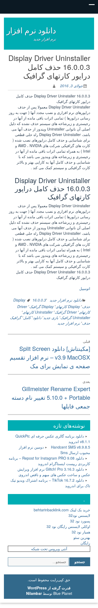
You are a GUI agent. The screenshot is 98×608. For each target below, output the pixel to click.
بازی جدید (50, 317)
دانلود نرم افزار (31, 30)
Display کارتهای (68, 306)
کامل (27, 317)
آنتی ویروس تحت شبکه (49, 548)
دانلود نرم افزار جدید (66, 300)
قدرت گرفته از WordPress (49, 587)
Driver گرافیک (66, 312)
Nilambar (34, 593)
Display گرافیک (41, 306)
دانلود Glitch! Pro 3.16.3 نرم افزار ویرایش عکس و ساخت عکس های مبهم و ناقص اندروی (54, 471)
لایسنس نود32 (79, 515)
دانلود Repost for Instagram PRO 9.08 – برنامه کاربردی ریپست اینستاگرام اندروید (49, 460)
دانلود (37, 317)
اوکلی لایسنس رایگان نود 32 (68, 526)
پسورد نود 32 (80, 520)
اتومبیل (84, 288)
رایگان (85, 542)
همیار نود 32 (81, 531)
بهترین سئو (81, 537)
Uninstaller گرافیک (75, 317)
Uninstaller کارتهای (38, 312)
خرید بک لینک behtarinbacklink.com (62, 509)
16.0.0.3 (39, 300)
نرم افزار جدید (68, 323)
